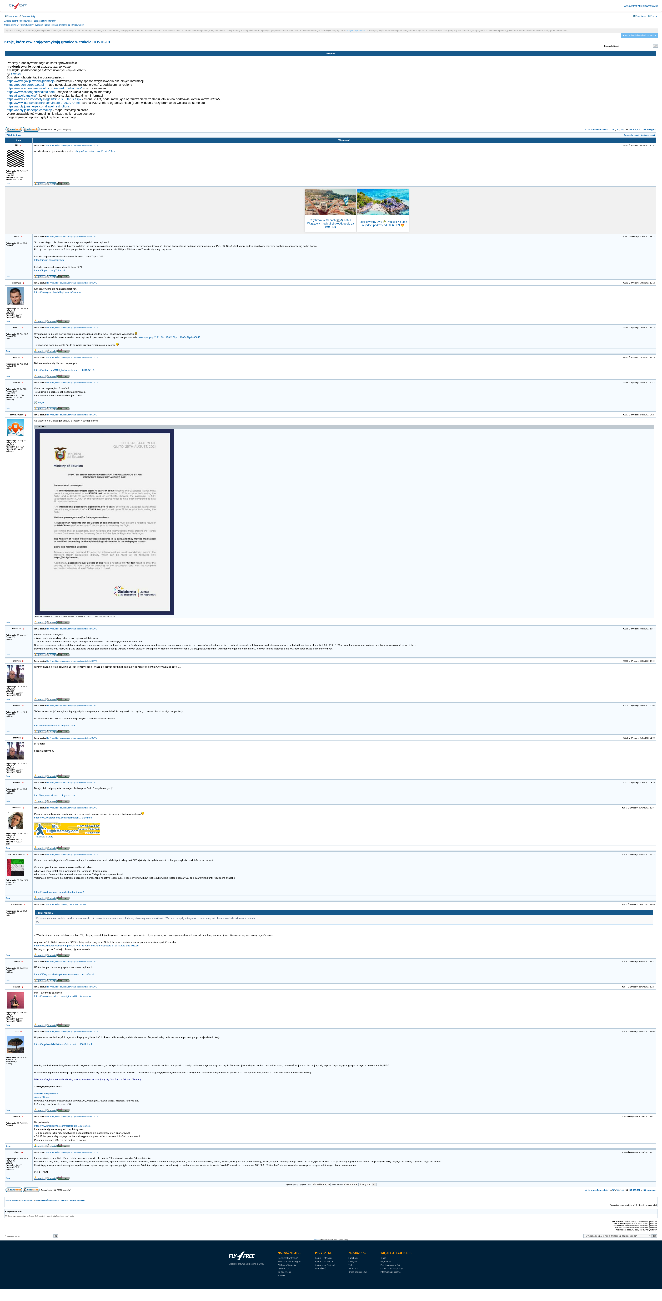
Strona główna (11, 25)
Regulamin (640, 16)
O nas (383, 1258)
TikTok (351, 1265)
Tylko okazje (283, 1268)
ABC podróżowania (287, 1265)
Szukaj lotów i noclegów (289, 1261)
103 (622, 129)
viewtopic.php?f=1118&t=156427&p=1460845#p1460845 (169, 337)
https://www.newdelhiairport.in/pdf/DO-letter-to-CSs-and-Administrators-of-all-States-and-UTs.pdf (86, 945)
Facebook (353, 1258)
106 (634, 129)
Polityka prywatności (390, 1265)
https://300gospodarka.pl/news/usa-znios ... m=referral (64, 974)
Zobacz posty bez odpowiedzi (18, 21)
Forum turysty (26, 25)
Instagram (353, 1261)
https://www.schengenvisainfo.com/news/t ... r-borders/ (44, 88)
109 (644, 129)
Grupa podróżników (357, 1272)
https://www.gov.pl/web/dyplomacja (31, 81)
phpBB (316, 1239)
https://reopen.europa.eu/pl (25, 84)
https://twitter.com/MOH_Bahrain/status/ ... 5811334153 (64, 370)
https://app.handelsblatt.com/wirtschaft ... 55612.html (63, 1044)
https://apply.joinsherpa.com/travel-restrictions (38, 106)
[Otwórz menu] (3, 6)
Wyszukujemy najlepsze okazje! (641, 5)
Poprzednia (602, 129)
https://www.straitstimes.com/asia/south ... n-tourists (62, 1126)
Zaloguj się (12, 16)
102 (617, 129)
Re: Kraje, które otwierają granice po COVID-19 (66, 904)
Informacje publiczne (390, 1272)
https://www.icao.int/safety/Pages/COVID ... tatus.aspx (44, 99)
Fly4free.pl (18, 6)
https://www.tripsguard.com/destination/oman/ (59, 892)
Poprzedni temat (631, 135)
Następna (651, 129)
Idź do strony (591, 129)
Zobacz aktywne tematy (45, 21)
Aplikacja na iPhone (324, 1261)
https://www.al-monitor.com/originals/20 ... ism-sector (63, 996)
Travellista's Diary (43, 836)
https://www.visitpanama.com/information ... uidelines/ (63, 817)
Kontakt (281, 1275)
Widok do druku (14, 135)
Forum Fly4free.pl (323, 1258)
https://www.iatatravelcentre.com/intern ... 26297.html (43, 103)
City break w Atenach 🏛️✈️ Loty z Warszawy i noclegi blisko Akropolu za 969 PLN (330, 223)
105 (630, 129)
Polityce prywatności (355, 30)
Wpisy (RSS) (320, 1268)
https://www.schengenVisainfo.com (31, 92)
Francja (16, 74)
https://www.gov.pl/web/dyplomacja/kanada (57, 292)
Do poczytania (284, 1272)
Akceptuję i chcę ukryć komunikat (640, 35)
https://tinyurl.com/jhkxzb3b (49, 260)
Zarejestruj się (28, 16)
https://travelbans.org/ (22, 95)
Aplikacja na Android (325, 1265)
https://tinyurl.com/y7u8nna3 (49, 270)
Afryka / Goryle (42, 1097)
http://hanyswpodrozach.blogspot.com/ (55, 725)
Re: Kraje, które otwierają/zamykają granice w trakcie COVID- (72, 145)
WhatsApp (353, 1268)
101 (613, 129)
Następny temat (648, 135)
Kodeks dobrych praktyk (391, 1268)
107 (638, 129)
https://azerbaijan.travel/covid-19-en (96, 151)
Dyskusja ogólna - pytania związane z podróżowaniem (59, 25)
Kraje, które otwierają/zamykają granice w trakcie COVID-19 (57, 42)
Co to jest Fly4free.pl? (288, 1258)
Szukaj (653, 16)
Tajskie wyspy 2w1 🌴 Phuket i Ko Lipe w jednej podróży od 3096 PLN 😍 (383, 223)
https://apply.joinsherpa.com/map (29, 110)
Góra (8, 184)
